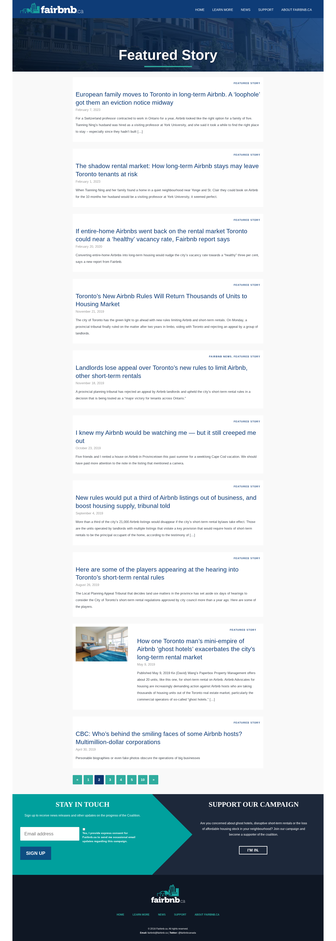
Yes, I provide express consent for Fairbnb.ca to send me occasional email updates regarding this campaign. (108, 837)
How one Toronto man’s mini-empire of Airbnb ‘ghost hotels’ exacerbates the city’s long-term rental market (196, 649)
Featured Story (247, 83)
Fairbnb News (220, 356)
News (245, 9)
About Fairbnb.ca (296, 9)
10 (143, 780)
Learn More (222, 9)
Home (200, 9)
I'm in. (253, 850)
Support (266, 9)
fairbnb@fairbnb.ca (158, 932)
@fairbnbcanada (187, 932)
